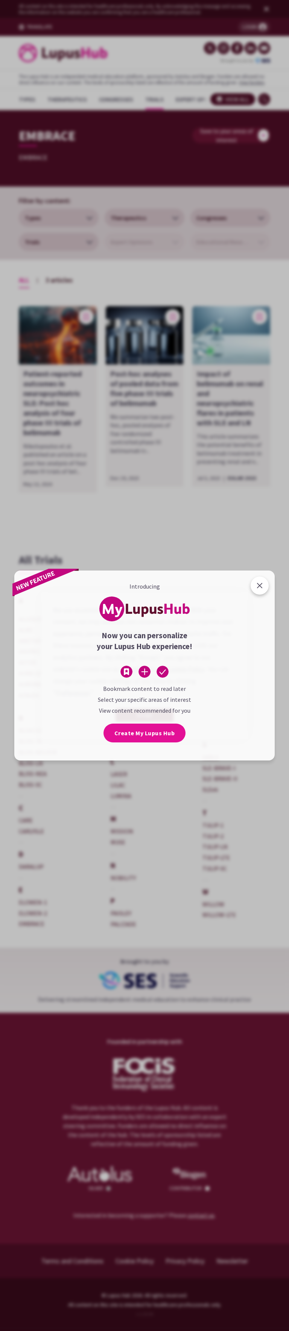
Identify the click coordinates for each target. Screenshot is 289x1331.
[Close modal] (260, 586)
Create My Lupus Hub (144, 733)
